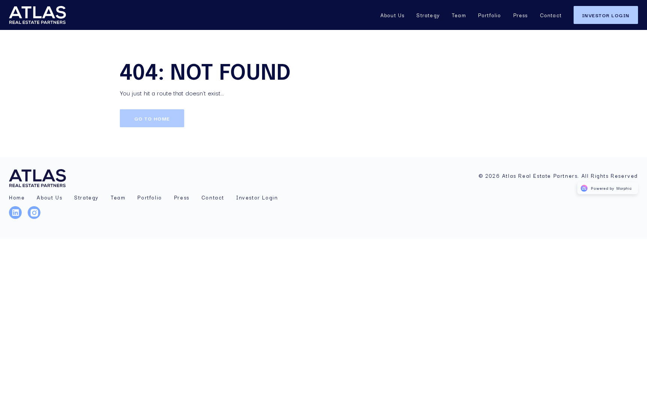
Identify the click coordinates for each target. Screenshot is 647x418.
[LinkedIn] (18, 217)
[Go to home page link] (42, 178)
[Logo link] (48, 15)
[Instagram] (37, 217)
